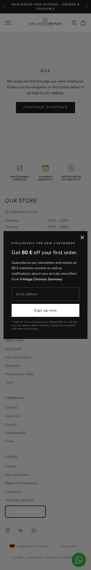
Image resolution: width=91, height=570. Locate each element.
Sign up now (45, 310)
